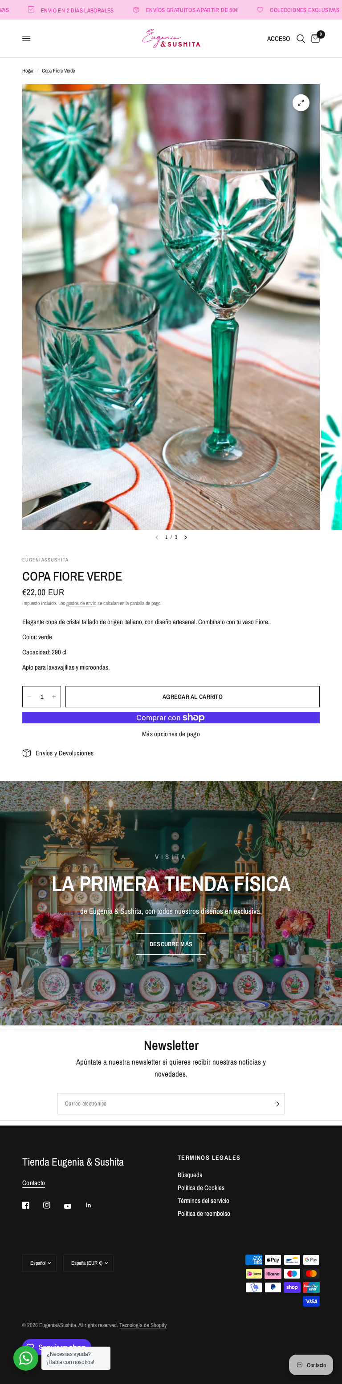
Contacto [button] (33, 1182)
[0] (314, 38)
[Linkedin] (95, 1205)
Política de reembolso (204, 1213)
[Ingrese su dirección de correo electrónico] (276, 1103)
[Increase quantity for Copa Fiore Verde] (54, 696)
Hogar (27, 70)
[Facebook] (32, 1205)
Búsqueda (190, 1174)
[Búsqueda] (300, 38)
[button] (171, 944)
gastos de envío (81, 603)
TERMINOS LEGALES (209, 1157)
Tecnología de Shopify (143, 1325)
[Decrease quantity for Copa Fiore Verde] (29, 696)
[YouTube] (74, 1206)
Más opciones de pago (171, 734)
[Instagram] (53, 1205)
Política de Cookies (201, 1187)
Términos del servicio (203, 1200)
